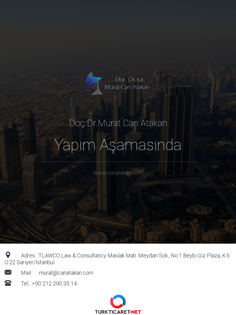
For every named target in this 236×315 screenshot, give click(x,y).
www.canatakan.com (118, 172)
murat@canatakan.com (66, 272)
